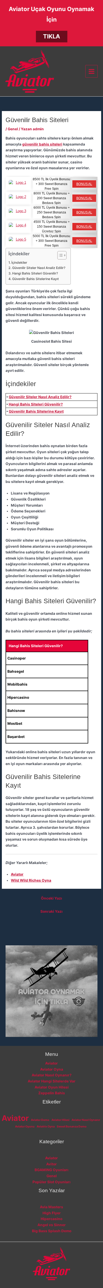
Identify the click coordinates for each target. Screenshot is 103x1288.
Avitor (51, 1164)
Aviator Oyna (51, 1069)
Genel (13, 129)
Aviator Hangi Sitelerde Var (52, 1081)
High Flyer (52, 1213)
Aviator (17, 874)
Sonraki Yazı (51, 911)
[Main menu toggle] (91, 71)
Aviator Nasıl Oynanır (86, 1120)
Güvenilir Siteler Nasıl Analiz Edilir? (38, 268)
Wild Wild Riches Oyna (31, 880)
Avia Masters (51, 1207)
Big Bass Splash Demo (51, 1231)
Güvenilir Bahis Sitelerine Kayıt (35, 279)
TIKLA (51, 36)
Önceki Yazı (51, 898)
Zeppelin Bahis (51, 1093)
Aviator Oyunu (25, 1126)
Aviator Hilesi (60, 1120)
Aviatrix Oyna (46, 1126)
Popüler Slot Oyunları (51, 1182)
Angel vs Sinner (52, 1225)
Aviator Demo (40, 1120)
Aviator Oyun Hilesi (52, 1087)
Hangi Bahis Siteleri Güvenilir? (35, 273)
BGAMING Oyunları (51, 1170)
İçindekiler (19, 262)
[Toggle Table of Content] (59, 255)
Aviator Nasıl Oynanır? (52, 1075)
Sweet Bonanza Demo (72, 1126)
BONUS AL (84, 184)
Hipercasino (51, 1219)
